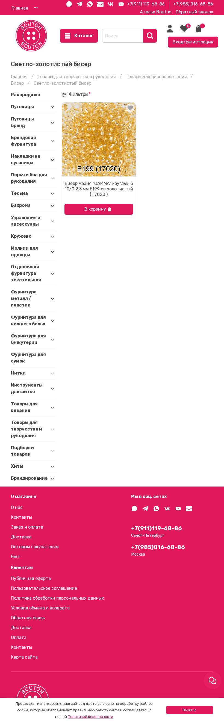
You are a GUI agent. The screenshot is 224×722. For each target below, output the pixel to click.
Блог (15, 556)
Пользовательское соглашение (44, 588)
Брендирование (29, 478)
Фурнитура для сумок (28, 358)
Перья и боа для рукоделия (29, 178)
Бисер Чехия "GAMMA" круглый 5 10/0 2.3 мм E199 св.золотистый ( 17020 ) (99, 189)
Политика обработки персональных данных (57, 598)
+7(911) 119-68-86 (146, 4)
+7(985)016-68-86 (158, 547)
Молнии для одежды (24, 251)
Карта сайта (24, 657)
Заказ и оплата (27, 527)
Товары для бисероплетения (156, 76)
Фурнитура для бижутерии (28, 339)
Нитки (18, 373)
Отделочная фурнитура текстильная (26, 273)
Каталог (83, 35)
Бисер (17, 83)
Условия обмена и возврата (40, 608)
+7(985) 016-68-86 (193, 4)
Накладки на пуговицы (25, 159)
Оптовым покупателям (35, 546)
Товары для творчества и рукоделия (76, 76)
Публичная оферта (31, 578)
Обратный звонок (194, 11)
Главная (19, 8)
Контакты (21, 517)
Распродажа (25, 94)
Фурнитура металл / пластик (24, 298)
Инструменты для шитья (27, 388)
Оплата (18, 637)
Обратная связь (28, 617)
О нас (17, 507)
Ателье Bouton (156, 11)
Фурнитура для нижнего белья (28, 320)
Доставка (21, 537)
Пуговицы (22, 106)
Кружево (21, 236)
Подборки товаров (22, 451)
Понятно (189, 710)
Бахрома (21, 205)
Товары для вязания (24, 407)
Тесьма (19, 193)
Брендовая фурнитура (23, 141)
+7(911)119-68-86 (156, 528)
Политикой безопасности (90, 717)
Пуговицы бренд (22, 122)
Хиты (17, 466)
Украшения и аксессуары (25, 221)
